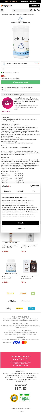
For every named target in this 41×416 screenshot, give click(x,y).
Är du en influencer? (13, 376)
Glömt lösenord (26, 374)
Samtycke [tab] (7, 191)
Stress (19, 14)
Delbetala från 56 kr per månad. (10, 78)
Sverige (20, 411)
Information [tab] (20, 191)
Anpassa (19, 228)
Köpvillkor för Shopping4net (27, 377)
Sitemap (27, 408)
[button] (39, 10)
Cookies (33, 376)
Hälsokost (12, 14)
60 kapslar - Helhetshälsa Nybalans (22, 63)
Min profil (6, 374)
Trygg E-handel (21, 381)
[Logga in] (35, 10)
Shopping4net (4, 14)
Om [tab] (33, 191)
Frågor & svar (15, 374)
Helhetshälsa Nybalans (27, 14)
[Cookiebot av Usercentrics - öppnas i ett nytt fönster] (30, 186)
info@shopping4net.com (20, 365)
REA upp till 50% (11, 1)
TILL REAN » (6, 112)
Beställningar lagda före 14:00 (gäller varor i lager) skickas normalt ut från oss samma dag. (20, 325)
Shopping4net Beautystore (27, 379)
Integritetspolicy (11, 377)
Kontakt (36, 374)
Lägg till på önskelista (11, 88)
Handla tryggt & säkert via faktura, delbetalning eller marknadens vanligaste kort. (20, 340)
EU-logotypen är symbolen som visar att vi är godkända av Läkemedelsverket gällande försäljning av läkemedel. (20, 332)
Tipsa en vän (7, 90)
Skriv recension (27, 88)
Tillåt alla (20, 223)
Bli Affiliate (25, 376)
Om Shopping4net (11, 379)
